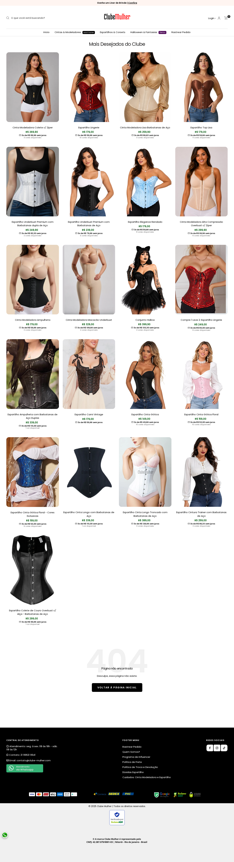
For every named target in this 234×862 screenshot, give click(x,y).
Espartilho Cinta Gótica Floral (201, 414)
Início (46, 32)
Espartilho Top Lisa (201, 127)
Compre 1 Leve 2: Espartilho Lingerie (201, 320)
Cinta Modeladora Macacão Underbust (89, 320)
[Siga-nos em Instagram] (217, 748)
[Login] (219, 18)
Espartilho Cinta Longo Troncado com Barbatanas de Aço (145, 514)
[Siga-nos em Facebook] (210, 748)
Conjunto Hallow (145, 320)
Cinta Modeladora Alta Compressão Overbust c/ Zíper (201, 223)
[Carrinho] (226, 18)
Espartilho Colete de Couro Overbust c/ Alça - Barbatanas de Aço (32, 612)
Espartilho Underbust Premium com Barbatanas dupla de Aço (32, 223)
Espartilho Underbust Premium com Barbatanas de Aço (89, 223)
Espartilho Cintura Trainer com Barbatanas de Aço (201, 514)
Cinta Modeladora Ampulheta (32, 320)
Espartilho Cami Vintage (89, 414)
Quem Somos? (131, 751)
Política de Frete (132, 762)
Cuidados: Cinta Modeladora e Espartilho (146, 777)
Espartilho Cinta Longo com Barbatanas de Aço (88, 514)
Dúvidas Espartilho (133, 772)
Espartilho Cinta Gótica (145, 414)
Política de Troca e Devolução (140, 767)
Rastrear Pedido (181, 32)
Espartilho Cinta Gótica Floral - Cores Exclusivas (32, 514)
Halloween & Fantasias (147, 32)
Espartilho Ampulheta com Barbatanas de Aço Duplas (32, 416)
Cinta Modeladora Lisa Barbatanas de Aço (145, 127)
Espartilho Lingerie (88, 127)
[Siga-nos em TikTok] (224, 748)
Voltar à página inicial (117, 687)
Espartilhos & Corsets (112, 32)
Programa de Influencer (136, 757)
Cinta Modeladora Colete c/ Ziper (33, 127)
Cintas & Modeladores (74, 32)
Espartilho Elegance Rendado (145, 222)
